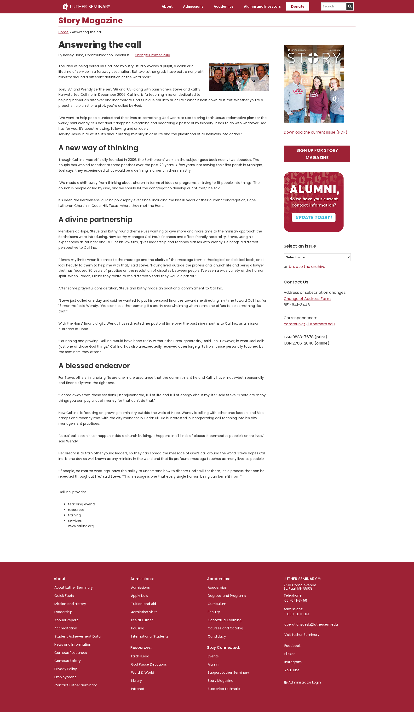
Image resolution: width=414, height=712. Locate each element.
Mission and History (70, 603)
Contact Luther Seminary (75, 685)
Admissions (140, 587)
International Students (149, 636)
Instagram (293, 662)
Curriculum (217, 603)
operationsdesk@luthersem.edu (311, 624)
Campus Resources (70, 652)
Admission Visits (144, 612)
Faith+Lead (140, 656)
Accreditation (65, 628)
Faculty (214, 612)
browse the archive (307, 266)
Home (63, 32)
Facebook (292, 645)
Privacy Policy (65, 669)
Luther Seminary (86, 6)
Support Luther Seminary (228, 672)
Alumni (213, 664)
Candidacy (217, 636)
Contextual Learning (225, 620)
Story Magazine (220, 680)
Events (213, 656)
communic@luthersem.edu (309, 324)
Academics (217, 587)
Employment (65, 677)
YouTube (291, 670)
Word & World (142, 672)
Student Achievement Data (77, 636)
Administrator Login (304, 682)
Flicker (289, 653)
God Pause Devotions (149, 664)
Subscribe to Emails (224, 688)
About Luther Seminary (73, 587)
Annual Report (66, 620)
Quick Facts (64, 595)
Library (136, 680)
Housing (137, 628)
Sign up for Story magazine (317, 153)
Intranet (137, 688)
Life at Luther (142, 620)
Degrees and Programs (227, 595)
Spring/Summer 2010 (152, 55)
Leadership (63, 612)
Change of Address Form (307, 298)
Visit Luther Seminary (301, 634)
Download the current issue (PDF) (315, 132)
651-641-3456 (295, 600)
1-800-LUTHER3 (296, 614)
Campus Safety (67, 660)
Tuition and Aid (143, 603)
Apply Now (139, 595)
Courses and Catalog (225, 628)
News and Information (72, 644)
